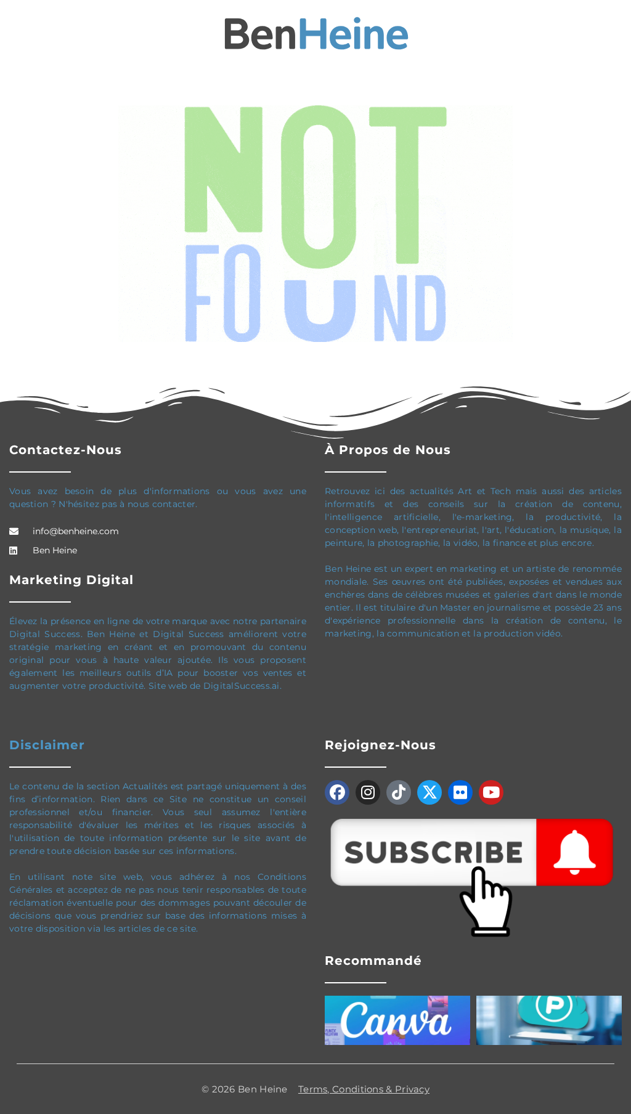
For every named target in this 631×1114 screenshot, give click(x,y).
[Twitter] (429, 792)
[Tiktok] (398, 792)
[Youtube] (491, 792)
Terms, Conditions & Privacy (363, 1089)
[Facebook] (337, 792)
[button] (18, 34)
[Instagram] (368, 792)
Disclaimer (47, 745)
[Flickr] (460, 792)
